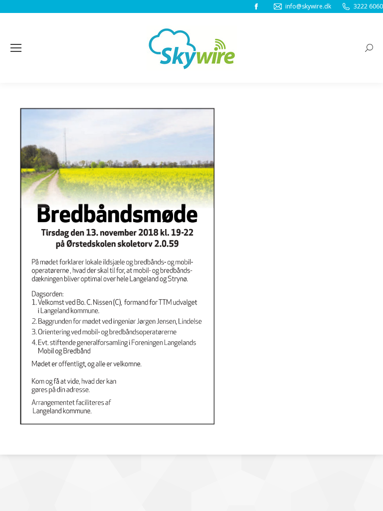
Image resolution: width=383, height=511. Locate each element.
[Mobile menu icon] (16, 48)
